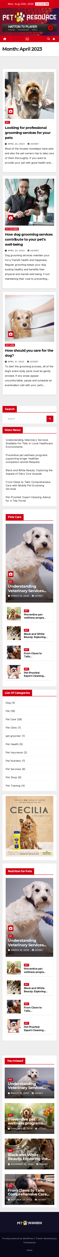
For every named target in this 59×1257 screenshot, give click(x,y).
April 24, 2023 (16, 144)
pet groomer (12, 229)
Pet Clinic (11, 727)
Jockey (34, 144)
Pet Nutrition (13, 760)
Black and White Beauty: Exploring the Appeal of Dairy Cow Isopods (35, 638)
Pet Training (13, 785)
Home (29, 1250)
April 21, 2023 (16, 361)
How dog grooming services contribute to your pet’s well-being (29, 239)
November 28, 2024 (22, 1164)
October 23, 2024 (22, 1199)
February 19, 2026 (22, 1128)
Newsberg (49, 1238)
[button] (48, 39)
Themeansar (29, 1242)
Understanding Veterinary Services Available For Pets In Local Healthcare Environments (29, 443)
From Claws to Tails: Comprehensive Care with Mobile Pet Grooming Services (28, 485)
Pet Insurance (14, 752)
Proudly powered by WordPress (18, 1238)
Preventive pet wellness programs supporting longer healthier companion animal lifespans (26, 459)
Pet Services (13, 769)
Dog (8, 702)
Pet (7, 122)
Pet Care (10, 345)
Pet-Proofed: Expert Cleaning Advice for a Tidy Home (34, 677)
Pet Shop (11, 777)
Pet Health (12, 744)
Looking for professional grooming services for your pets (27, 133)
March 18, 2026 (20, 596)
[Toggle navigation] (27, 39)
